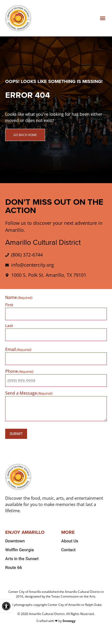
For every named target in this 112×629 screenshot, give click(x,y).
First (9, 304)
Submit (16, 434)
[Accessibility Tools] (6, 606)
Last (9, 325)
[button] (102, 18)
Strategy (69, 621)
